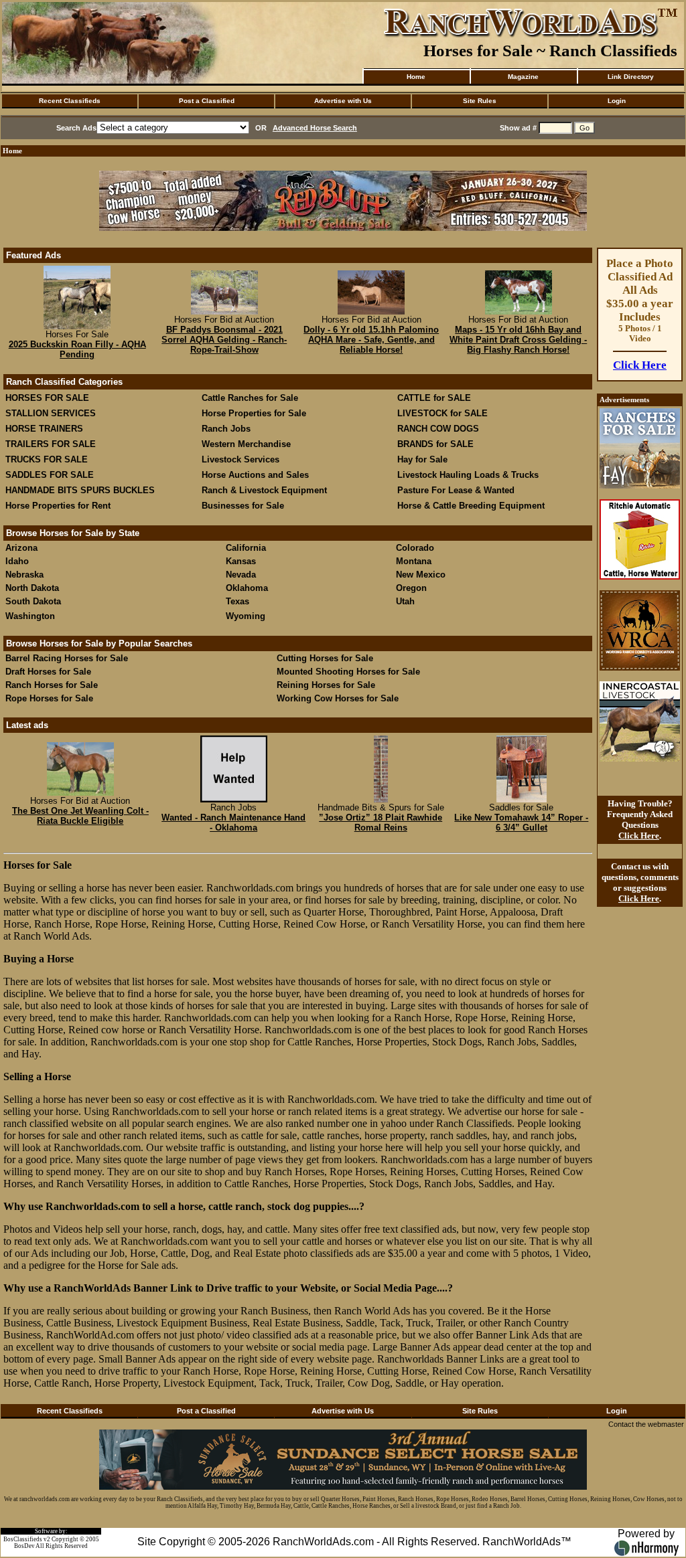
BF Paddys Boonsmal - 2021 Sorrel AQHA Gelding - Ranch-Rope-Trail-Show (224, 340)
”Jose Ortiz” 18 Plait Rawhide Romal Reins (380, 822)
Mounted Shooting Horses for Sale (348, 672)
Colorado (415, 548)
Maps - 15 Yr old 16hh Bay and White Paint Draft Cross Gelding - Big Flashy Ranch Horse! (518, 340)
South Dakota (33, 601)
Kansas (241, 561)
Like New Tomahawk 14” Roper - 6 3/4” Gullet (521, 822)
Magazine (523, 76)
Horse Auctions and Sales (255, 475)
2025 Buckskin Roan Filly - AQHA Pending (77, 349)
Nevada (241, 575)
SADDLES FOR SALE (49, 475)
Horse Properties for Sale (254, 413)
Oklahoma (247, 588)
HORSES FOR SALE (47, 398)
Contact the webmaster (646, 1424)
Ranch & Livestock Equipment (264, 490)
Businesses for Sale (243, 506)
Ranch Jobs (226, 429)
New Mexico (420, 575)
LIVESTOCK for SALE (442, 413)
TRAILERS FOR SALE (50, 444)
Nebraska (24, 575)
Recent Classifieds (69, 100)
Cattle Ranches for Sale (250, 398)
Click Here (640, 365)
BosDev (24, 1546)
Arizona (21, 548)
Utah (405, 601)
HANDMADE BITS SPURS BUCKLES (80, 490)
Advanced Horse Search (315, 128)
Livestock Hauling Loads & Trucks (468, 475)
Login (617, 100)
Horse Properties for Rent (58, 506)
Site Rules (479, 100)
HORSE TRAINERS (44, 429)
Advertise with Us (343, 100)
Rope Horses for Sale (49, 698)
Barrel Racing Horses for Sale (66, 658)
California (246, 548)
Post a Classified (206, 100)
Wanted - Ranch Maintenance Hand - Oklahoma (233, 822)
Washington (30, 616)
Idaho (17, 561)
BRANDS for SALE (435, 444)
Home (416, 76)
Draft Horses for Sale (48, 672)
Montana (413, 561)
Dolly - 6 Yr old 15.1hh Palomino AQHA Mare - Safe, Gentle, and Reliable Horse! (371, 340)
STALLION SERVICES (50, 413)
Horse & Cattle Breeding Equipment (471, 506)
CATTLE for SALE (434, 398)
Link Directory (631, 76)
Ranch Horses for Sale (51, 685)
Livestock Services (240, 459)
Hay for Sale (423, 459)
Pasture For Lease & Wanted (455, 490)
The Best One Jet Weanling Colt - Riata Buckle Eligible (80, 816)
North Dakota (32, 588)
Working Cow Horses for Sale (338, 698)
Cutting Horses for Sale (325, 658)
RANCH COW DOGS (438, 429)
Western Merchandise (246, 444)
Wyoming (245, 616)
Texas (237, 601)
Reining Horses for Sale (326, 685)
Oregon (411, 588)
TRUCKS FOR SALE (46, 459)
